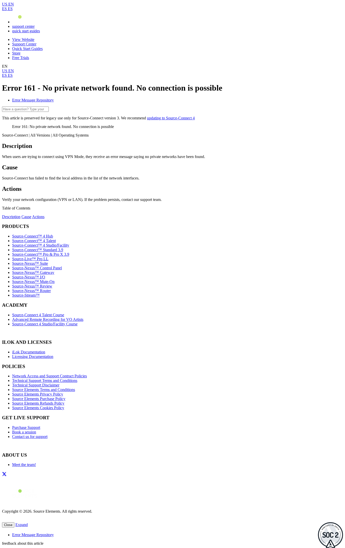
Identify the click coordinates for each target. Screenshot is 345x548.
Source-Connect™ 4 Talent (34, 241)
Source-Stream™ (26, 295)
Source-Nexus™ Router (31, 291)
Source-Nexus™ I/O (28, 277)
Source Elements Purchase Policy (38, 399)
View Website (23, 39)
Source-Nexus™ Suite (30, 263)
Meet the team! (24, 464)
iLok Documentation (28, 352)
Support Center (24, 44)
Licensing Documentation (32, 356)
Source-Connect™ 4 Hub (32, 236)
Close (8, 525)
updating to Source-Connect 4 (171, 118)
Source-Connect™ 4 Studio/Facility (40, 245)
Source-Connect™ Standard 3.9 (37, 250)
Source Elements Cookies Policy (38, 408)
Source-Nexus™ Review (32, 286)
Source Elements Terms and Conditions (43, 389)
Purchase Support (26, 427)
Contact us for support (29, 436)
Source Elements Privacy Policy (37, 394)
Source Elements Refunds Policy (38, 403)
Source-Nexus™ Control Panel (37, 268)
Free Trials (20, 58)
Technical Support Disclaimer (35, 385)
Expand (21, 525)
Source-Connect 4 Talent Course (38, 315)
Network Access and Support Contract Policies (49, 376)
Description (11, 217)
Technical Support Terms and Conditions (44, 380)
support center (23, 26)
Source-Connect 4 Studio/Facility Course (45, 324)
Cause (26, 217)
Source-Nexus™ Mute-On (33, 281)
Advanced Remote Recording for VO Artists (47, 319)
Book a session (24, 432)
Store (16, 53)
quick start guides (26, 31)
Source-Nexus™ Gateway (33, 272)
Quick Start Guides (27, 48)
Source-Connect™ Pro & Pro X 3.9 (40, 254)
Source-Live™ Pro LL (30, 259)
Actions (38, 217)
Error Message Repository (33, 100)
